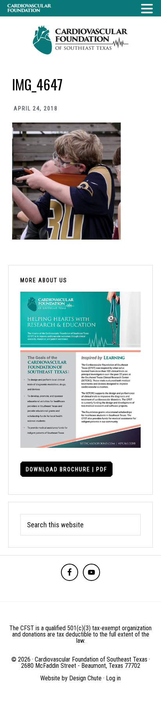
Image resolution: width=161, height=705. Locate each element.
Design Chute (85, 678)
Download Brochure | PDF (66, 469)
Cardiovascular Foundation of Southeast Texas (80, 40)
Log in (113, 678)
